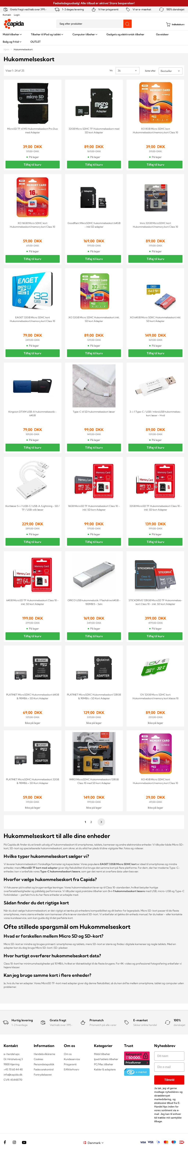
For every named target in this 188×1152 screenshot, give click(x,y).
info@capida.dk (13, 1074)
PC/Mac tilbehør (103, 1064)
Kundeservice (72, 1059)
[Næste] (101, 822)
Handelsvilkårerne (44, 1054)
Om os (68, 1054)
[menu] (94, 38)
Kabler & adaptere (105, 1069)
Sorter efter (150, 70)
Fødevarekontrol (43, 1069)
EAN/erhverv (71, 1069)
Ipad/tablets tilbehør (106, 1059)
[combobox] (94, 24)
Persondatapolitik (44, 1064)
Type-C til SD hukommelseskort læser (94, 411)
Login (17, 14)
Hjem (7, 49)
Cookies (38, 1059)
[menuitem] (12, 34)
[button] (96, 1142)
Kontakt (7, 14)
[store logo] (14, 24)
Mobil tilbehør (102, 1054)
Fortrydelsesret (43, 1074)
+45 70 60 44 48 (13, 1069)
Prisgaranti (70, 1064)
